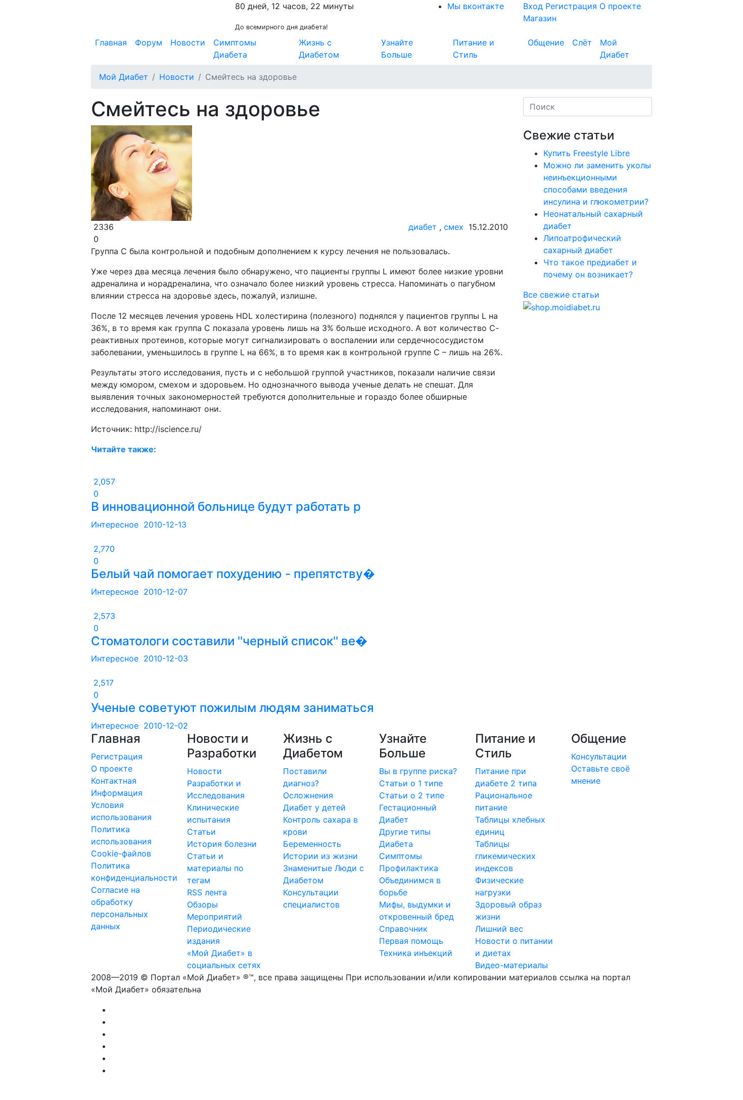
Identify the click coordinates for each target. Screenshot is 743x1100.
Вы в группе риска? (418, 771)
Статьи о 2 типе (411, 795)
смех (453, 227)
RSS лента (207, 892)
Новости (187, 42)
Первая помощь (411, 941)
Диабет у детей (314, 807)
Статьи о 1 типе (411, 783)
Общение (546, 42)
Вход (533, 6)
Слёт (582, 42)
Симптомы (400, 856)
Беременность (312, 844)
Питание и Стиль (473, 48)
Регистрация (571, 6)
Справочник (403, 929)
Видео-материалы (511, 965)
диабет (422, 227)
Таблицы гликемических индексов (505, 856)
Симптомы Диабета (234, 48)
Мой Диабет (614, 48)
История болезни (222, 844)
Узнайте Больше (397, 48)
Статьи (201, 832)
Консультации (599, 756)
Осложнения (308, 795)
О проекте (620, 6)
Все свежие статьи (561, 295)
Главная (111, 42)
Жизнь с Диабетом (319, 48)
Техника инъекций (415, 953)
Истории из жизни (320, 856)
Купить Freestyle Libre (586, 153)
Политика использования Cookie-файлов (121, 841)
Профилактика (408, 868)
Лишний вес (499, 929)
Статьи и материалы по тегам (215, 868)
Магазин (539, 18)
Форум (148, 42)
